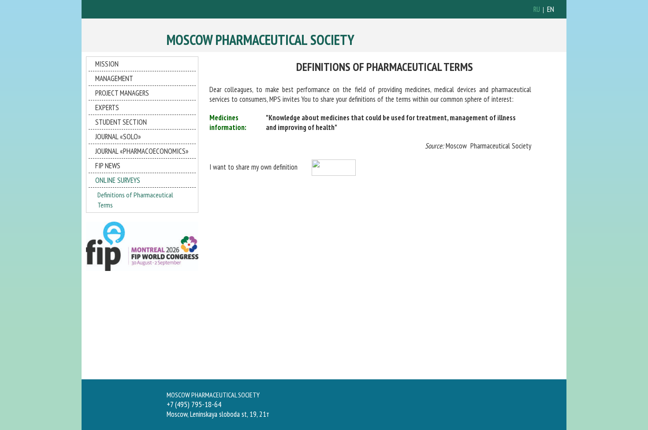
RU (536, 9)
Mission (107, 64)
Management (114, 78)
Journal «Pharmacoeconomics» (142, 151)
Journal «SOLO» (118, 136)
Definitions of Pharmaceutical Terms (135, 199)
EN (550, 9)
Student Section (121, 122)
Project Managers (122, 93)
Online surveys (117, 180)
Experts (107, 107)
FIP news (107, 166)
